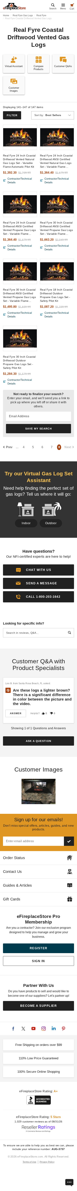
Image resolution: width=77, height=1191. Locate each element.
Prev (9, 447)
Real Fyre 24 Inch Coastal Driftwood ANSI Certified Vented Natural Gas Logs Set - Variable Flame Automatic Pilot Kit (56, 161)
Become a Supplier (38, 1005)
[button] (38, 583)
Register (38, 948)
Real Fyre (41, 15)
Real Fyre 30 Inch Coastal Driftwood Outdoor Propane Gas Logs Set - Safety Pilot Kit (19, 362)
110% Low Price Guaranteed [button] (38, 1058)
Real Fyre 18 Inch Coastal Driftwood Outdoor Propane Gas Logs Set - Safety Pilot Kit (56, 295)
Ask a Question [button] (38, 740)
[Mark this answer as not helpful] (51, 713)
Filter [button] (12, 115)
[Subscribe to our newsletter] (69, 841)
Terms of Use (29, 1162)
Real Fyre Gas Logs (23, 15)
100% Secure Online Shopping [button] (38, 1071)
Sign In (38, 961)
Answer (15, 713)
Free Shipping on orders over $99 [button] (38, 1045)
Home (6, 15)
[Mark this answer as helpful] (43, 713)
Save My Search (38, 428)
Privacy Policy (47, 1162)
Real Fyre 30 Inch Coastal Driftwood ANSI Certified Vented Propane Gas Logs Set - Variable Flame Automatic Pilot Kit (56, 228)
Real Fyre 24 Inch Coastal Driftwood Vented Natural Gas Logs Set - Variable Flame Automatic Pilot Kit (19, 161)
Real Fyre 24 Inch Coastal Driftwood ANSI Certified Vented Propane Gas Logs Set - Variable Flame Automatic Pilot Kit (19, 228)
